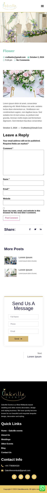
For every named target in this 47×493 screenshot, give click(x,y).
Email (6, 189)
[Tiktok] (20, 476)
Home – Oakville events (12, 431)
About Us (5, 435)
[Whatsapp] (34, 476)
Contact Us (6, 452)
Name (6, 179)
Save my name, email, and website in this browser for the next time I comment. (21, 212)
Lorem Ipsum (25, 257)
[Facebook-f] (14, 476)
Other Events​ (7, 444)
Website (6, 199)
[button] (42, 6)
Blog (3, 448)
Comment (8, 148)
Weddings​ (5, 439)
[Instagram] (27, 476)
